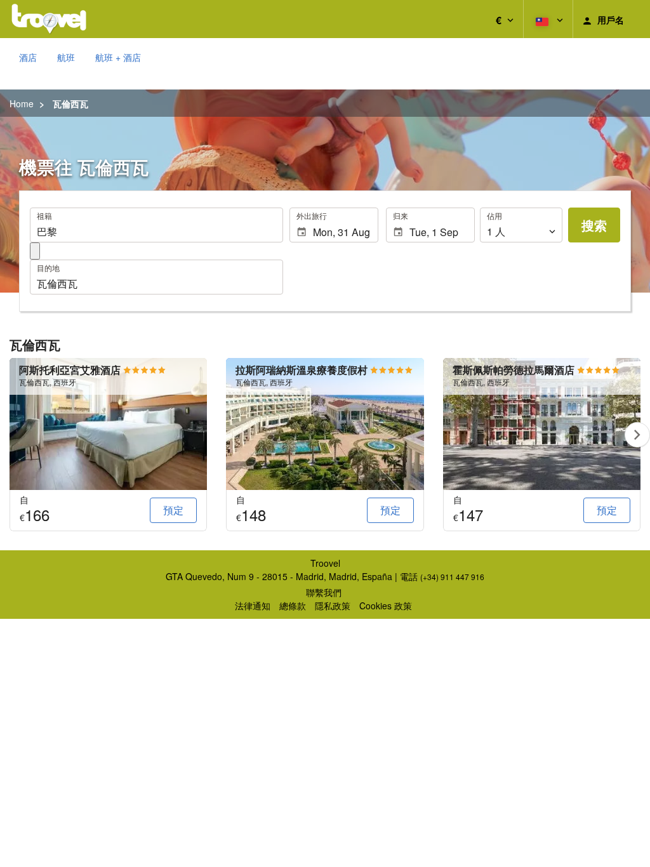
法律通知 (252, 605)
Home (22, 103)
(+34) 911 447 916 (452, 576)
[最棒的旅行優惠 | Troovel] (49, 19)
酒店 (28, 57)
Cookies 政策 (385, 605)
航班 (66, 57)
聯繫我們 (324, 592)
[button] (504, 19)
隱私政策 (332, 605)
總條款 (292, 605)
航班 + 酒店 (118, 57)
